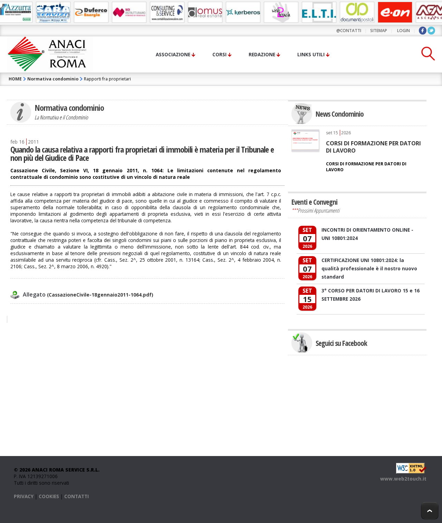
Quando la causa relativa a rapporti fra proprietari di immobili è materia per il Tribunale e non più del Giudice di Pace (142, 153)
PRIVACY (23, 496)
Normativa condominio (52, 79)
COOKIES (49, 496)
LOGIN (403, 30)
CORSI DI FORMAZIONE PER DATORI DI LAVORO (373, 146)
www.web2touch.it (403, 478)
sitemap (378, 30)
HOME (15, 79)
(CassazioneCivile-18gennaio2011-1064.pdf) (88, 294)
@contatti (348, 30)
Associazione (173, 54)
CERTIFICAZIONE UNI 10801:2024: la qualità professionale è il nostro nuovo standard (369, 268)
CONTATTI (76, 496)
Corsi (219, 54)
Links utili (311, 54)
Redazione (262, 54)
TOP (430, 511)
